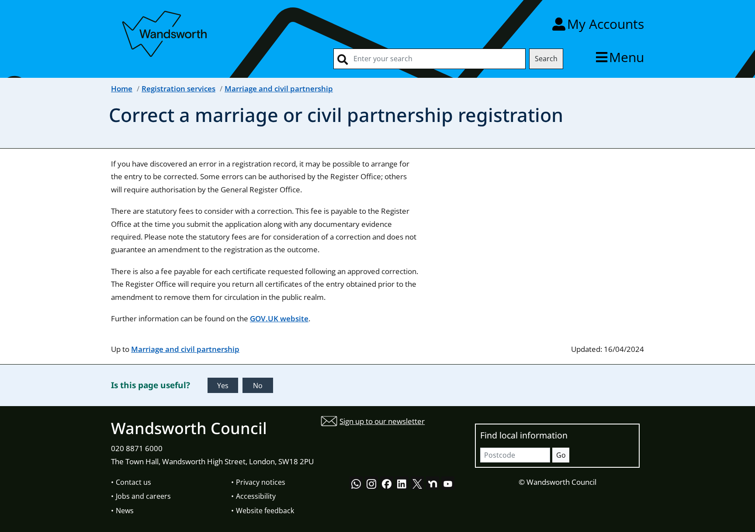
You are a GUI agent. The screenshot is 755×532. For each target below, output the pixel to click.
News (125, 510)
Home (121, 88)
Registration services (178, 88)
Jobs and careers (143, 496)
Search (546, 58)
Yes (223, 385)
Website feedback (265, 510)
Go (561, 455)
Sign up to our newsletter (382, 421)
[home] (165, 32)
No (258, 385)
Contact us (133, 482)
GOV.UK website (279, 318)
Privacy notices (260, 482)
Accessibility (256, 496)
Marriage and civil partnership (279, 88)
